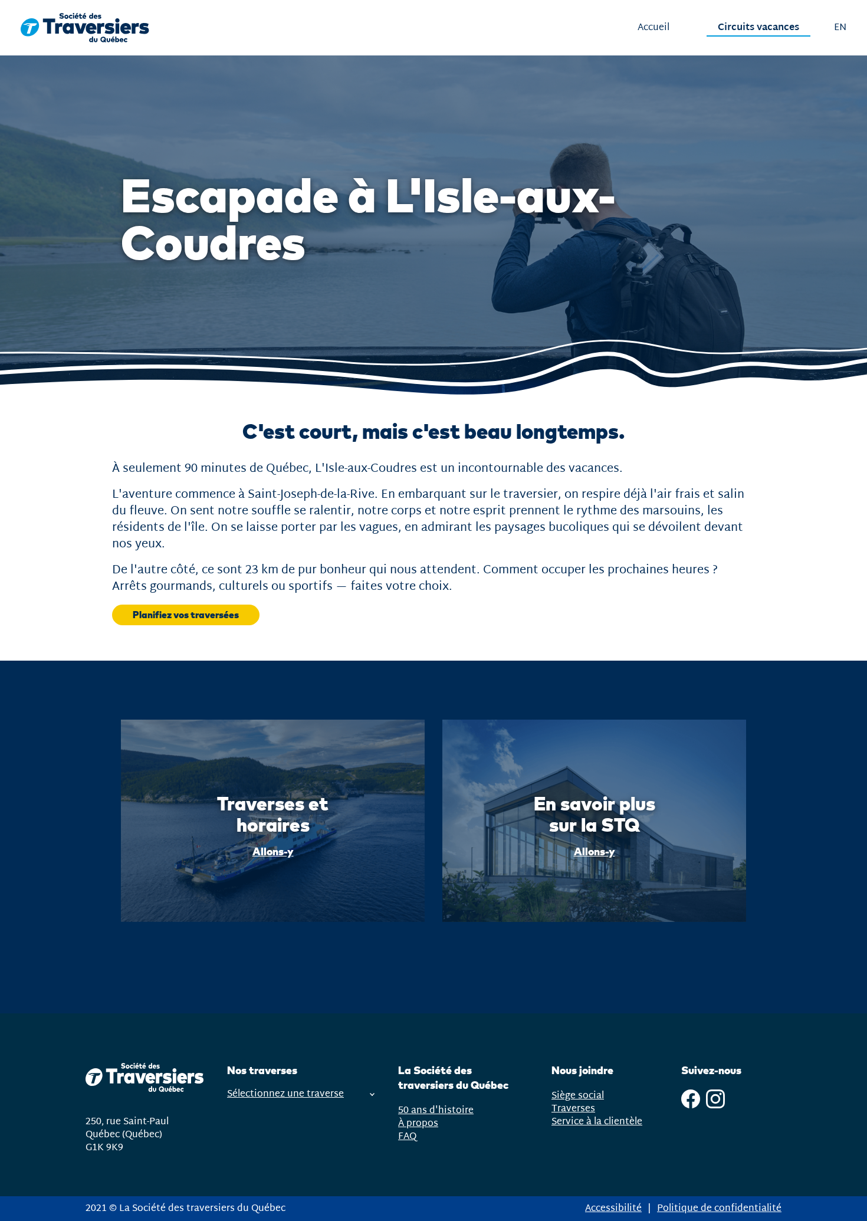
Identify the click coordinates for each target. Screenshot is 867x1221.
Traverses (573, 1108)
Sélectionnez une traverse (285, 1094)
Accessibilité (613, 1208)
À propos (418, 1123)
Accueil (653, 28)
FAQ (407, 1136)
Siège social (577, 1095)
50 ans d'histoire (436, 1110)
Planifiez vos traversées (186, 615)
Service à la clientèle (596, 1121)
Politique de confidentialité (719, 1208)
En (840, 27)
